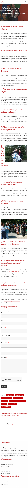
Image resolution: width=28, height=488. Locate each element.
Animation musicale (17, 398)
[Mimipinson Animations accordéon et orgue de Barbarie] (5, 2)
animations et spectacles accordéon (12, 301)
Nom (3, 320)
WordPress (18, 486)
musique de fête (12, 403)
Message (4, 357)
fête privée (22, 401)
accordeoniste (10, 395)
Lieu (3, 350)
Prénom (3, 313)
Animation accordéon (5, 466)
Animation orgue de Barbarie (7, 464)
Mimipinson (4, 403)
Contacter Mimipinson (5, 469)
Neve (9, 486)
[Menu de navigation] (25, 2)
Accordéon (4, 17)
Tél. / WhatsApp (6, 335)
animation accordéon (6, 398)
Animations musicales (11, 17)
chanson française (14, 401)
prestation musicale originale (15, 271)
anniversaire (5, 401)
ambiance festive (19, 395)
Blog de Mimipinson (5, 473)
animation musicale (5, 64)
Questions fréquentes (5, 471)
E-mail (3, 327)
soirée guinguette (6, 406)
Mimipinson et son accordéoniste (12, 55)
